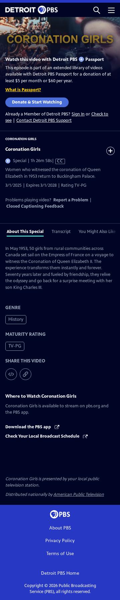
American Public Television (78, 494)
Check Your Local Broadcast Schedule (42, 436)
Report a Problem (70, 200)
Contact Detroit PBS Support (44, 120)
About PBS (60, 528)
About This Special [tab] (25, 231)
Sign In (78, 114)
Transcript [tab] (61, 231)
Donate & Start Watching (37, 102)
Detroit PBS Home (60, 573)
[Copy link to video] (25, 374)
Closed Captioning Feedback (35, 206)
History (15, 319)
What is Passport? (23, 90)
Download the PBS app (28, 427)
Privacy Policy (60, 540)
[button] (97, 10)
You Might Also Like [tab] (97, 231)
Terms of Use (60, 553)
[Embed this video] (11, 374)
